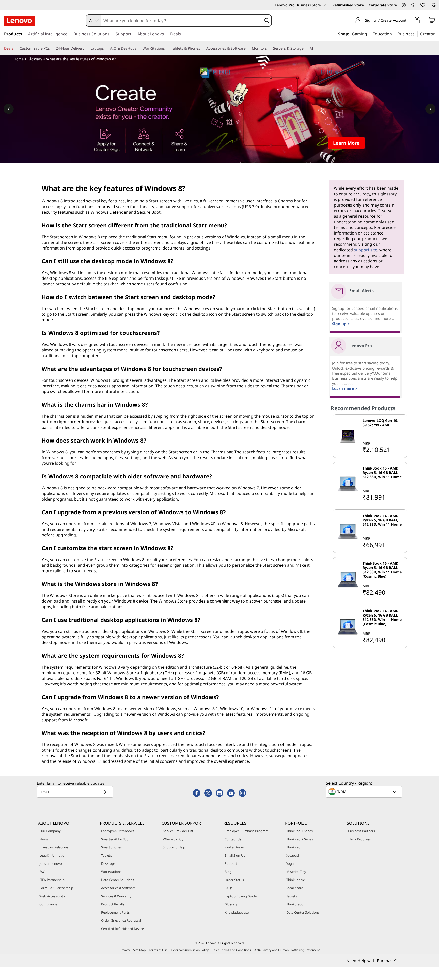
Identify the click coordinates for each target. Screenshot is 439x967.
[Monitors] (269, 48)
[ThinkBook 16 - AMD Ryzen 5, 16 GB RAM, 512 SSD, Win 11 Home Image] (348, 484)
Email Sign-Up (235, 855)
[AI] (315, 48)
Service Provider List (178, 831)
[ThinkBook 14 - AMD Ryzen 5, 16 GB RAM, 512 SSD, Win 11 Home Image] (348, 531)
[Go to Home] (19, 21)
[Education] (393, 33)
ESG (42, 871)
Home (19, 58)
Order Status (234, 879)
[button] (404, 5)
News (43, 839)
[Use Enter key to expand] (409, 21)
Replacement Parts (115, 912)
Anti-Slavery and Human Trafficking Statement (287, 950)
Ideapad (292, 855)
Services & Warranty (116, 896)
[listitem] (370, 436)
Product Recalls (112, 904)
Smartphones (111, 847)
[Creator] (436, 33)
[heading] (384, 427)
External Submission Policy (190, 950)
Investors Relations (53, 847)
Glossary (35, 58)
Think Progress (359, 839)
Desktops (108, 863)
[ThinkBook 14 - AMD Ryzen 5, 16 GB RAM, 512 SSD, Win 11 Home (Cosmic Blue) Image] (348, 626)
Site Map (139, 950)
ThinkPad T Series (299, 831)
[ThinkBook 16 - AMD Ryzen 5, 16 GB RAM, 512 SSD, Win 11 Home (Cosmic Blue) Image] (348, 579)
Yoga (290, 863)
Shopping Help (174, 847)
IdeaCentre (294, 888)
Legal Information (53, 855)
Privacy (125, 950)
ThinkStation (296, 904)
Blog (228, 871)
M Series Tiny (296, 871)
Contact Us (233, 839)
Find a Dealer (234, 847)
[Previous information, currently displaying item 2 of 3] (9, 109)
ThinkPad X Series (299, 839)
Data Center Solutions (117, 879)
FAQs (228, 888)
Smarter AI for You (115, 839)
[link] (413, 6)
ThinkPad (293, 847)
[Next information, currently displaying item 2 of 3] (430, 109)
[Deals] (15, 48)
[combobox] (93, 20)
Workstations (111, 871)
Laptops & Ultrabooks (117, 831)
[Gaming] (368, 33)
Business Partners (361, 831)
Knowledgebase (237, 912)
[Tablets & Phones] (202, 48)
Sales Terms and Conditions (231, 950)
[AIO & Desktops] (138, 48)
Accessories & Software (118, 888)
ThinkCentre (295, 879)
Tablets (106, 855)
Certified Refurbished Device (122, 928)
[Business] (416, 33)
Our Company (50, 831)
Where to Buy (173, 839)
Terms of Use (158, 950)
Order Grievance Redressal (121, 920)
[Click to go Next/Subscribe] (105, 791)
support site (365, 250)
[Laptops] (105, 48)
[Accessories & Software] (247, 48)
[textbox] (365, 791)
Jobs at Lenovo (50, 863)
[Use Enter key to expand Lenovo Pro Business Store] (324, 5)
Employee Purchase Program (247, 831)
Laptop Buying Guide (241, 896)
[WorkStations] (166, 48)
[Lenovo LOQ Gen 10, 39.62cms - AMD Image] (348, 436)
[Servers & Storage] (305, 48)
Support (231, 863)
